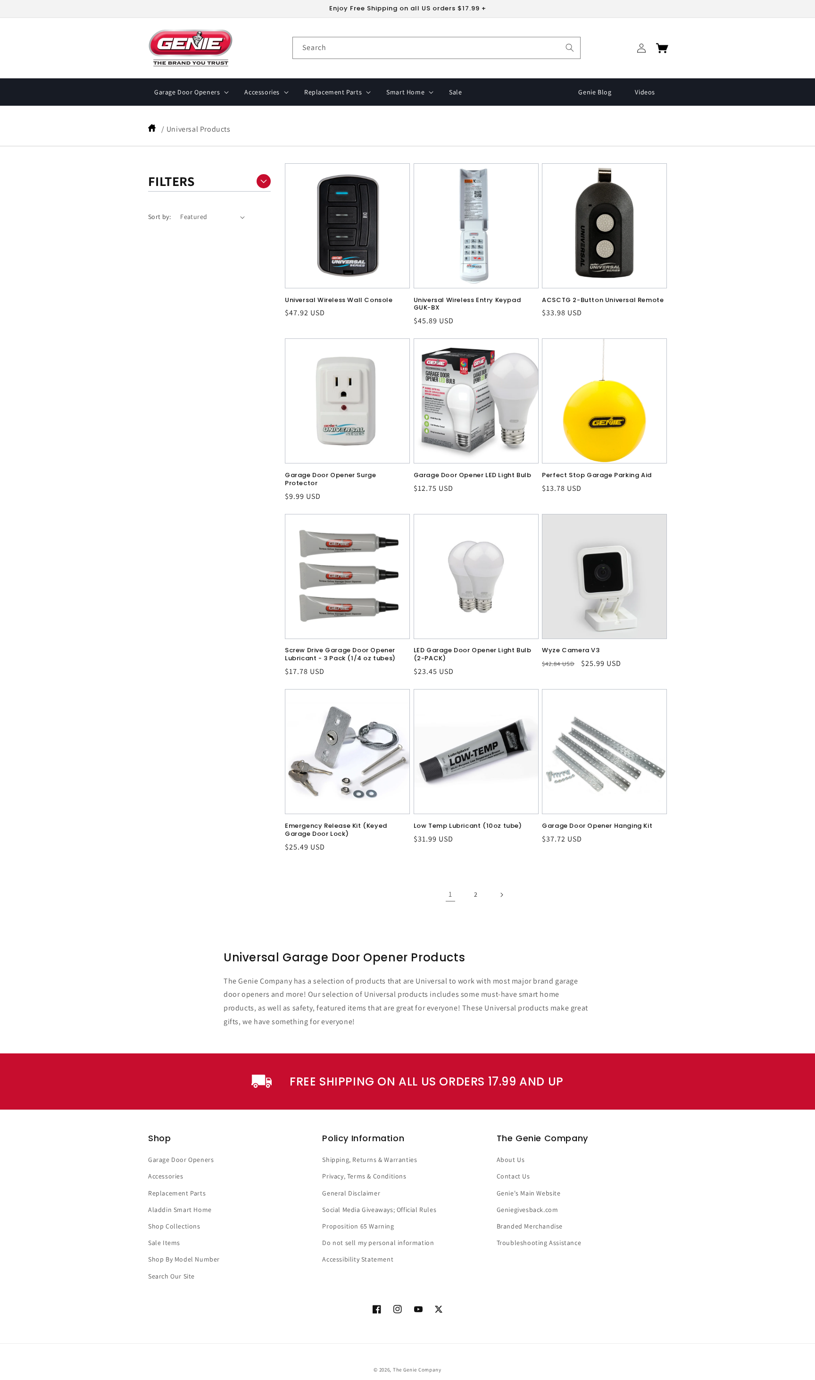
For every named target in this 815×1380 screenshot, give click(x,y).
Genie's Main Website (529, 1193)
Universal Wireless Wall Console (339, 300)
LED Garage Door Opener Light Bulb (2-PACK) (473, 655)
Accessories (165, 1176)
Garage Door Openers (181, 1159)
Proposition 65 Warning (358, 1226)
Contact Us (513, 1176)
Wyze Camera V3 (570, 651)
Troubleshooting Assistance (539, 1242)
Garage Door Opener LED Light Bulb (473, 475)
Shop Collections (174, 1226)
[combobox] (436, 48)
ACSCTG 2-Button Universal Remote (603, 300)
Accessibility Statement (357, 1259)
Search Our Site (171, 1276)
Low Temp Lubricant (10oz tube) (468, 826)
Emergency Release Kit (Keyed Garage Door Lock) (336, 830)
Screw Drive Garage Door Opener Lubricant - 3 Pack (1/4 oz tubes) (340, 655)
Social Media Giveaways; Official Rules (379, 1209)
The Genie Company (417, 1369)
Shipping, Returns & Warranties (369, 1159)
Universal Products (198, 129)
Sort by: (159, 216)
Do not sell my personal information (378, 1242)
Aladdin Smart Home (180, 1209)
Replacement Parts (177, 1193)
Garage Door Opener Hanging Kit (597, 826)
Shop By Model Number (184, 1259)
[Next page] (501, 894)
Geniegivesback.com (527, 1209)
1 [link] (450, 894)
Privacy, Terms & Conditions (364, 1176)
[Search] (569, 47)
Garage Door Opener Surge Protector (330, 479)
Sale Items (164, 1242)
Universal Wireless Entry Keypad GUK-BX (467, 304)
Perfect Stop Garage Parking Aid (597, 475)
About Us (511, 1159)
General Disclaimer (351, 1193)
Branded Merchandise (530, 1226)
